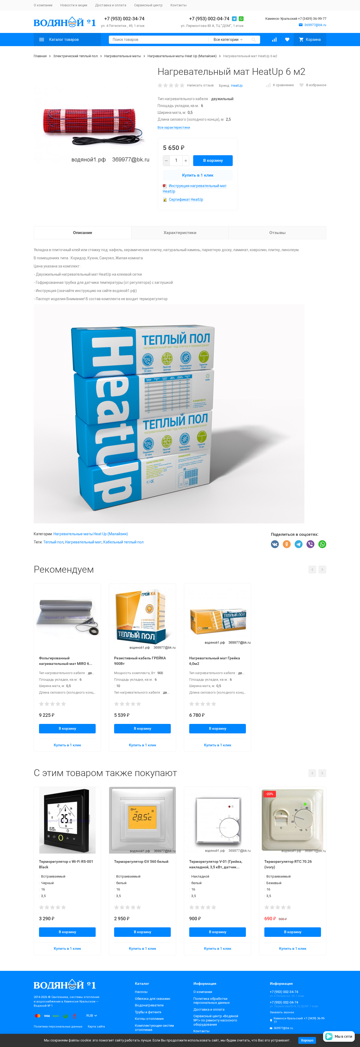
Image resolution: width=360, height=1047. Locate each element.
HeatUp (237, 85)
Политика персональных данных (58, 1026)
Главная (40, 56)
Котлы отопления (149, 1019)
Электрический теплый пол (75, 56)
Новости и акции (73, 5)
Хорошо (307, 1040)
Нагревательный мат (83, 542)
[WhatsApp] (322, 544)
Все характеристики (174, 127)
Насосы (141, 992)
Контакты (179, 5)
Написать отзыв (200, 85)
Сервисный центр (148, 5)
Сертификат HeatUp (186, 199)
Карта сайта (96, 1026)
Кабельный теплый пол (123, 542)
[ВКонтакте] (275, 544)
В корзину (213, 160)
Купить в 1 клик (197, 175)
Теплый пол (53, 542)
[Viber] (310, 544)
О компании (43, 5)
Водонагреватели (149, 1005)
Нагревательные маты (122, 56)
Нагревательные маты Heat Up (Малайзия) (182, 56)
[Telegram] (299, 544)
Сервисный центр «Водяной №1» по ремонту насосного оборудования (215, 1020)
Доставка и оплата (110, 5)
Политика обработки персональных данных (211, 1001)
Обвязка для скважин (152, 999)
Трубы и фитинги (148, 1012)
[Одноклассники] (287, 544)
